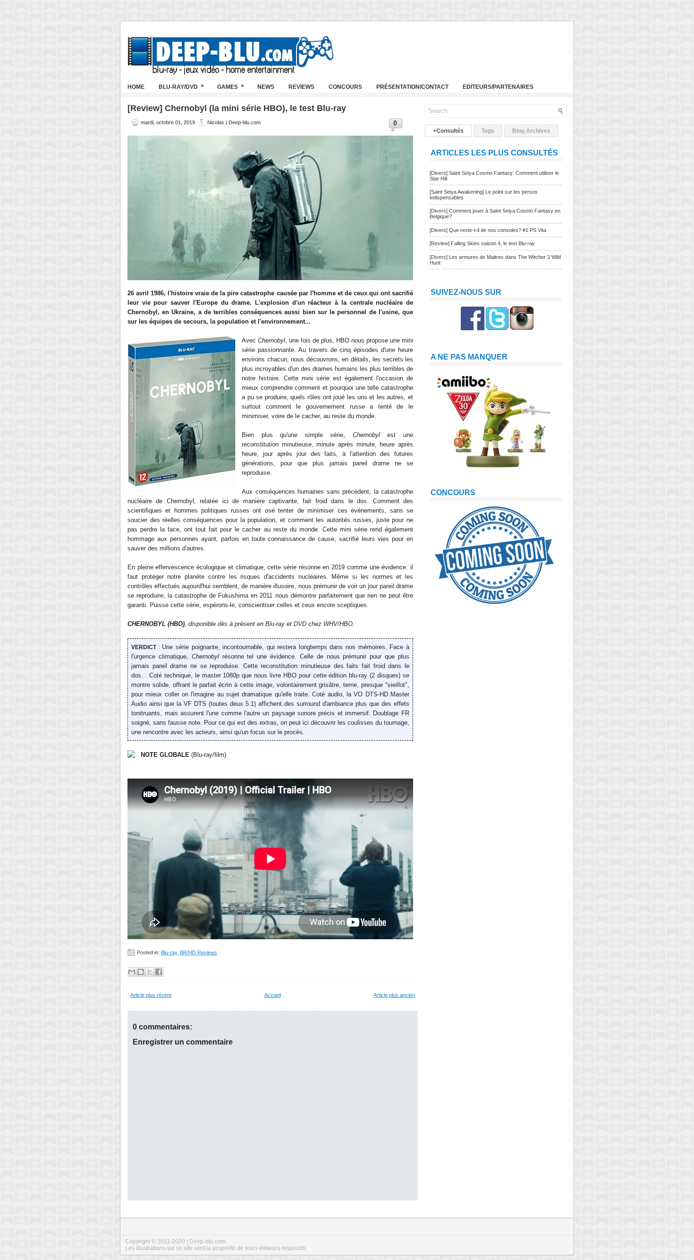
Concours (345, 87)
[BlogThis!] (140, 972)
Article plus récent (150, 995)
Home (135, 87)
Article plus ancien (394, 995)
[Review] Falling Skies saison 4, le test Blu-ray (482, 243)
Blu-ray (169, 952)
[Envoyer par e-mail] (131, 972)
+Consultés (448, 131)
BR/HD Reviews (198, 952)
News (265, 87)
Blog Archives (531, 131)
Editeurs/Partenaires (498, 87)
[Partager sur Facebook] (158, 972)
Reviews (301, 87)
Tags (488, 131)
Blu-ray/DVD (181, 86)
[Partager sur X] (149, 972)
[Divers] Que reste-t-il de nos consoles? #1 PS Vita (488, 230)
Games (230, 86)
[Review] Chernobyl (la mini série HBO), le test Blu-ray (236, 108)
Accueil (272, 995)
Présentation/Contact (412, 87)
